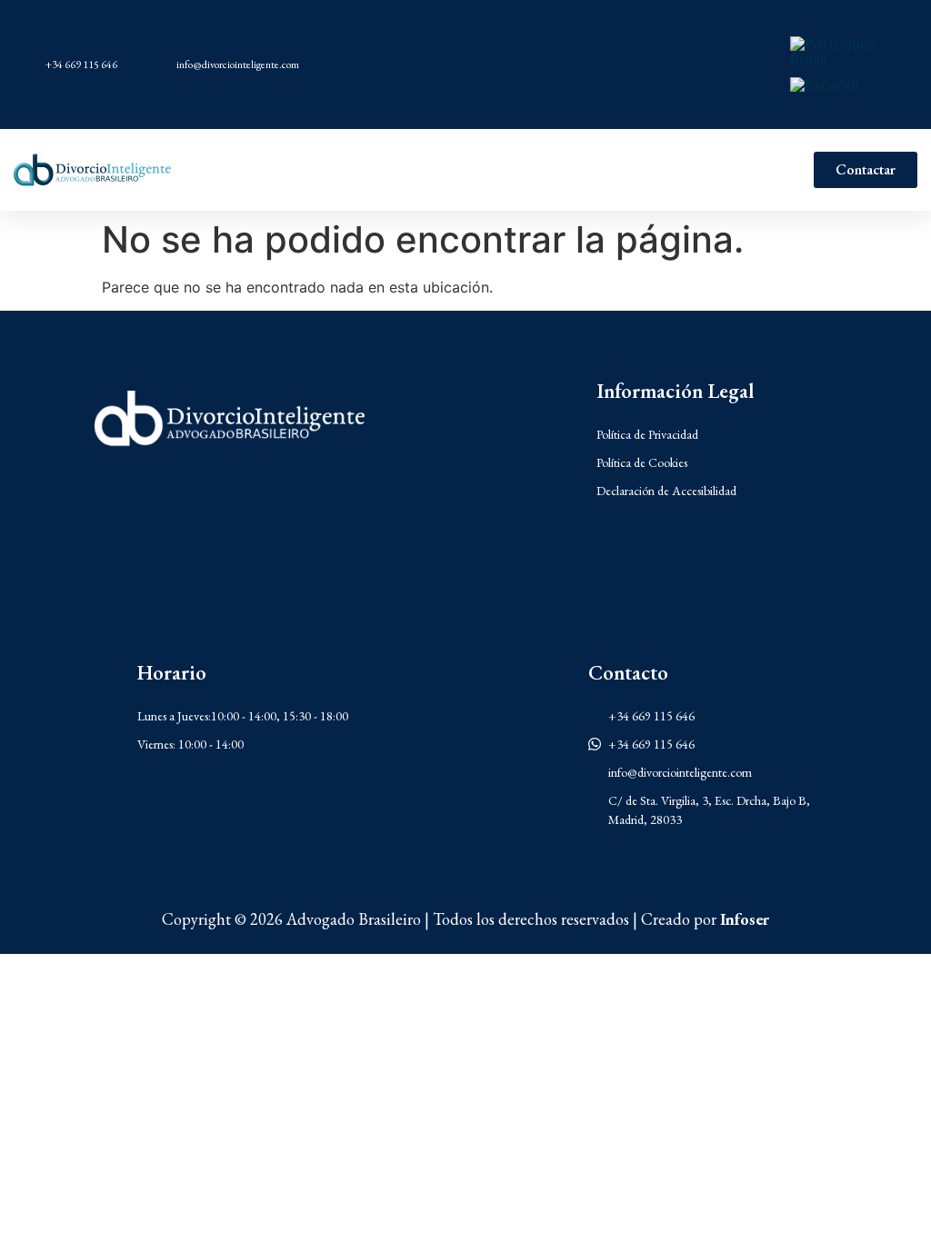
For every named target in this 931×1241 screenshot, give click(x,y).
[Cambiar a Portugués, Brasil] (845, 51)
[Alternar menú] (493, 170)
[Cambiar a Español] (824, 84)
